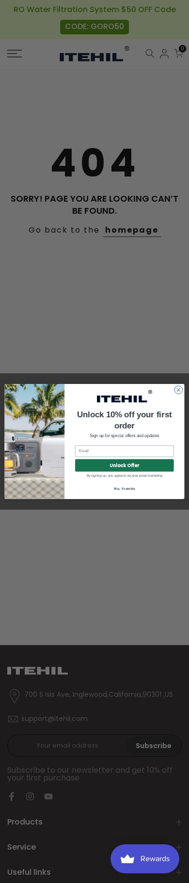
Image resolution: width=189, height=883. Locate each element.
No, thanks (124, 488)
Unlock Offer (124, 465)
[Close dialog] (178, 390)
